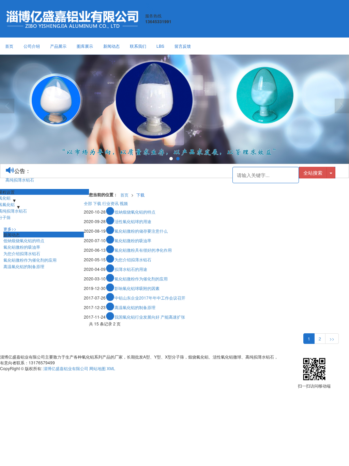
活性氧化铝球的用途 (133, 221)
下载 (140, 195)
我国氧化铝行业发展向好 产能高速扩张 (150, 317)
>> (332, 338)
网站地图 (97, 368)
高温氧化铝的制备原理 (135, 307)
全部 (88, 203)
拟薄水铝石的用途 (131, 269)
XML (111, 368)
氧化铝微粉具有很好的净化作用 (143, 250)
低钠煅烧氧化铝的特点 (135, 212)
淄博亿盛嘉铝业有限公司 (65, 368)
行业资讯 (110, 203)
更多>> (9, 229)
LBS (160, 46)
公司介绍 (32, 46)
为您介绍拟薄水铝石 (133, 259)
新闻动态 (111, 46)
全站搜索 (312, 172)
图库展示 (85, 46)
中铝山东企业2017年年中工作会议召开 (150, 298)
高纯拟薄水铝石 (19, 180)
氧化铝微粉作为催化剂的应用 (141, 278)
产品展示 (58, 46)
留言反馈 (182, 46)
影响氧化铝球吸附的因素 (137, 288)
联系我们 (138, 46)
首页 (9, 46)
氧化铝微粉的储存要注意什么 (141, 231)
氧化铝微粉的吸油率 (133, 240)
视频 (124, 203)
